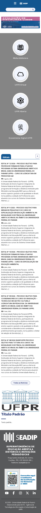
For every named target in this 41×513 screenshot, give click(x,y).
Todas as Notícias (20, 383)
